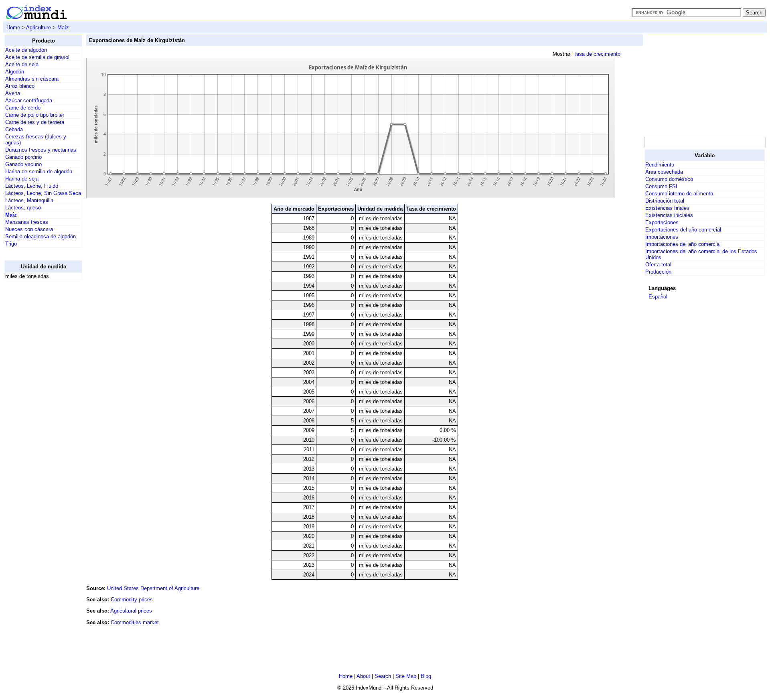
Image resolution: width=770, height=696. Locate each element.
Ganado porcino (23, 157)
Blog (426, 676)
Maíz (63, 27)
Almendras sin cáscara (32, 79)
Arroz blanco (19, 86)
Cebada (14, 129)
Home (13, 27)
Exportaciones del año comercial (683, 230)
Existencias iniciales (669, 215)
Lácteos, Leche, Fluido (31, 186)
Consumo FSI (661, 186)
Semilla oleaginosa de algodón (40, 236)
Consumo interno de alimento (679, 194)
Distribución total (664, 201)
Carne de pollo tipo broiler (34, 115)
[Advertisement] (36, 406)
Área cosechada (664, 172)
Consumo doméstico (669, 179)
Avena (12, 93)
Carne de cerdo (23, 108)
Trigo (11, 244)
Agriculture (38, 27)
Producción (658, 272)
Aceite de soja (21, 64)
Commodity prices (132, 600)
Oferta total (658, 265)
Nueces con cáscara (29, 229)
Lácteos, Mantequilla (29, 200)
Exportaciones (662, 222)
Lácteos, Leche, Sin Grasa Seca (43, 193)
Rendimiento (659, 165)
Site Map (405, 676)
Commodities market (135, 622)
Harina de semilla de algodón (38, 171)
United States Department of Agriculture (153, 588)
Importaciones (661, 237)
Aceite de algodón (26, 50)
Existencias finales (667, 208)
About (363, 676)
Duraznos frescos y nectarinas (40, 150)
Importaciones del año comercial (683, 244)
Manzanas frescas (26, 222)
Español (657, 297)
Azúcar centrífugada (28, 100)
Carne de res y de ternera (34, 122)
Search (383, 676)
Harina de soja (21, 179)
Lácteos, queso (23, 208)
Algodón (14, 72)
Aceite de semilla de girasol (37, 57)
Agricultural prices (131, 611)
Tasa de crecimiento (596, 54)
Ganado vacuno (23, 164)
